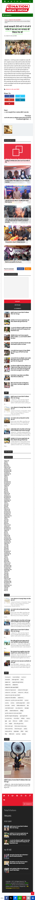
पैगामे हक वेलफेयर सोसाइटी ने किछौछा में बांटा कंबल (15, 242)
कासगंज (13, 705)
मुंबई (6, 721)
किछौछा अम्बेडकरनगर (21, 705)
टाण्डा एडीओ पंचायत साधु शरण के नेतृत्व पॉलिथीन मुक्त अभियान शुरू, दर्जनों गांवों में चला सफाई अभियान (20, 352)
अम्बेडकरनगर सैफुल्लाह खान (10, 690)
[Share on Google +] (9, 100)
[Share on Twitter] (20, 96)
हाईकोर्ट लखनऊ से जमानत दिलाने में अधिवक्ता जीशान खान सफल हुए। (20, 313)
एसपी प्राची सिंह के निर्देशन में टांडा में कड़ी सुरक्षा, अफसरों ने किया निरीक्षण (19, 869)
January (6, 468)
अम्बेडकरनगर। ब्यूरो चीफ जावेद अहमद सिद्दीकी (14, 700)
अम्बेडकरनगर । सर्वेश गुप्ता (23, 692)
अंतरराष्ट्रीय (7, 679)
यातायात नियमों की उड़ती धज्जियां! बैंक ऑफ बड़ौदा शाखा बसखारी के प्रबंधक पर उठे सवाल (21, 343)
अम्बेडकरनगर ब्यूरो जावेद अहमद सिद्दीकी (12, 695)
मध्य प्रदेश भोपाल (8, 718)
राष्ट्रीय (10, 723)
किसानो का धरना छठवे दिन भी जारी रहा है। (13, 262)
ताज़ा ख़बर (27, 708)
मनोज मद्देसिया (16, 718)
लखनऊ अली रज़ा (8, 731)
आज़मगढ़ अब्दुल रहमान (20, 703)
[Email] (28, 898)
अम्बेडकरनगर (15, 684)
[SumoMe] (33, 898)
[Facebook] (6, 898)
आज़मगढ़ (7, 703)
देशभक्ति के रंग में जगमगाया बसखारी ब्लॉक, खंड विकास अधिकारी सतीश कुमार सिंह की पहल (20, 320)
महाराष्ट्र (28, 718)
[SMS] (15, 898)
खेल (28, 705)
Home (6, 19)
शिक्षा (6, 734)
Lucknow (24, 677)
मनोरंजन (22, 718)
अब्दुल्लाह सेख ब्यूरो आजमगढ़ (17, 682)
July (5, 462)
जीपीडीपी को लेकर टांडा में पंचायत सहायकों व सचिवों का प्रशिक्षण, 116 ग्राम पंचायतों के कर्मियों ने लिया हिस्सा (21, 337)
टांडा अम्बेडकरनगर (19, 708)
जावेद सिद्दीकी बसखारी (9, 708)
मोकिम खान (15, 721)
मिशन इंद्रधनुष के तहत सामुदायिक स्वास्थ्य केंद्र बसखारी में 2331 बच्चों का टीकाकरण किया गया (20, 652)
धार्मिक (6, 710)
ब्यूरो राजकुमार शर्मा (23, 716)
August (5, 460)
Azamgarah (7, 677)
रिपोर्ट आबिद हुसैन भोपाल (18, 723)
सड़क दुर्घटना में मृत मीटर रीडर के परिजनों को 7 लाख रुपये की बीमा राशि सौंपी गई (19, 855)
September (6, 474)
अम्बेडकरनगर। (21, 697)
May (5, 463)
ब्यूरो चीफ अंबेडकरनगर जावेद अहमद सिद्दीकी (13, 713)
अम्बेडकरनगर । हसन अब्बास (10, 692)
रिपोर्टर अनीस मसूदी (9, 726)
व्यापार (26, 731)
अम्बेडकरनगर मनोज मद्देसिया (10, 697)
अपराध (22, 679)
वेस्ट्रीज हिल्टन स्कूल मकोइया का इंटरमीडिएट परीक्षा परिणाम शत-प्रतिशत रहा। (20, 375)
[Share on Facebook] (9, 96)
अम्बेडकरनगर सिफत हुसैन (23, 690)
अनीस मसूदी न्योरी (15, 679)
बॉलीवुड (21, 710)
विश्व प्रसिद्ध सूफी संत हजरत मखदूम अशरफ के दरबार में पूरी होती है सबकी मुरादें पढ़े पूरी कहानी (20, 641)
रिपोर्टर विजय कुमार (18, 728)
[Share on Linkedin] (20, 100)
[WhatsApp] (20, 898)
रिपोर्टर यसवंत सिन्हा (9, 728)
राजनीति (20, 721)
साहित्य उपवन (11, 734)
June (5, 477)
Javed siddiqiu (16, 677)
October (6, 472)
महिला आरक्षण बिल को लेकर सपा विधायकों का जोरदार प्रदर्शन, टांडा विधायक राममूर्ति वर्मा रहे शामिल (20, 384)
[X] (11, 898)
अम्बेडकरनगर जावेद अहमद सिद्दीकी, (11, 35)
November (6, 471)
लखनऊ (25, 728)
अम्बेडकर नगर (7, 684)
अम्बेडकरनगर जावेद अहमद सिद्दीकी (15, 19)
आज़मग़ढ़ (12, 703)
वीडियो (22, 731)
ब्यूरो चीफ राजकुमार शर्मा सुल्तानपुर (11, 716)
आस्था (28, 703)
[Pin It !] (9, 103)
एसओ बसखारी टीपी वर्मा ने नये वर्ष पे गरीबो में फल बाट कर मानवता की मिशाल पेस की (17, 29)
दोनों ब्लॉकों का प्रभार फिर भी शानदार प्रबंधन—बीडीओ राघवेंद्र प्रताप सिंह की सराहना (19, 862)
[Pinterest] (24, 898)
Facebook (20, 268)
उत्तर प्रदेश (7, 705)
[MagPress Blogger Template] (17, 8)
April (5, 464)
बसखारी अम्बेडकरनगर (14, 710)
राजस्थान (26, 721)
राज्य (6, 723)
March (5, 466)
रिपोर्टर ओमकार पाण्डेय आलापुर (20, 726)
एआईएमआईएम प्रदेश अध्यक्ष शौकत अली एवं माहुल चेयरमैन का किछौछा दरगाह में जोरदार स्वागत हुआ (20, 429)
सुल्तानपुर (24, 734)
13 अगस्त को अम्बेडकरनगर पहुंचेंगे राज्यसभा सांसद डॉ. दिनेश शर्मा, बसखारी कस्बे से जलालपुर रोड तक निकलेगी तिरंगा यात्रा (21, 329)
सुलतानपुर (18, 734)
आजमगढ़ (26, 700)
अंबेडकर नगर (7, 682)
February (6, 467)
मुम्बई (10, 721)
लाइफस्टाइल (16, 731)
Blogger (28, 268)
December (6, 470)
